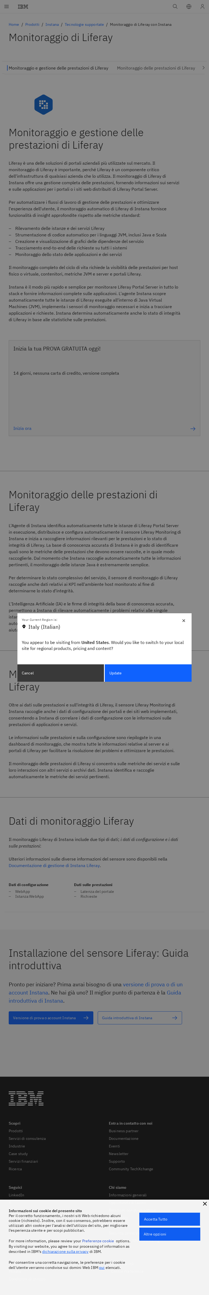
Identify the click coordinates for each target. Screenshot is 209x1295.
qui (101, 1267)
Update (115, 673)
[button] (205, 1204)
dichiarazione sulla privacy (65, 1251)
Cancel (28, 673)
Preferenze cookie (98, 1240)
